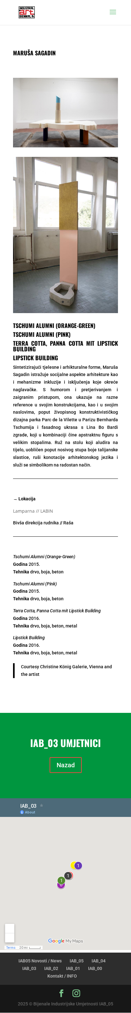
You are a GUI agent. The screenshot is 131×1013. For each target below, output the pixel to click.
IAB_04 (99, 960)
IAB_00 (95, 968)
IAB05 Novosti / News (40, 960)
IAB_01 (73, 968)
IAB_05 (77, 960)
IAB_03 (29, 968)
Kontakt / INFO (62, 976)
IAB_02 (51, 968)
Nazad (66, 765)
